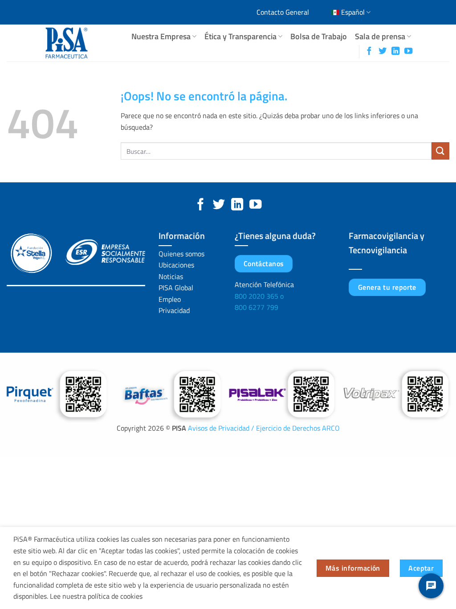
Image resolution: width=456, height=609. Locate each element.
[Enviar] (440, 151)
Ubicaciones (176, 264)
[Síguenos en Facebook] (369, 51)
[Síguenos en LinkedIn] (395, 51)
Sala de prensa (380, 36)
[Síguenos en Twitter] (383, 51)
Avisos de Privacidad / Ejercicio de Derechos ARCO (264, 428)
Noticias (171, 276)
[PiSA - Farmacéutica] (78, 43)
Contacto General (282, 12)
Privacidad (174, 310)
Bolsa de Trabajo (318, 36)
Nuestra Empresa (161, 36)
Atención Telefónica (264, 284)
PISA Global (176, 287)
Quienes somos (181, 253)
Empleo (170, 299)
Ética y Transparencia (240, 36)
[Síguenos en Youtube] (408, 51)
